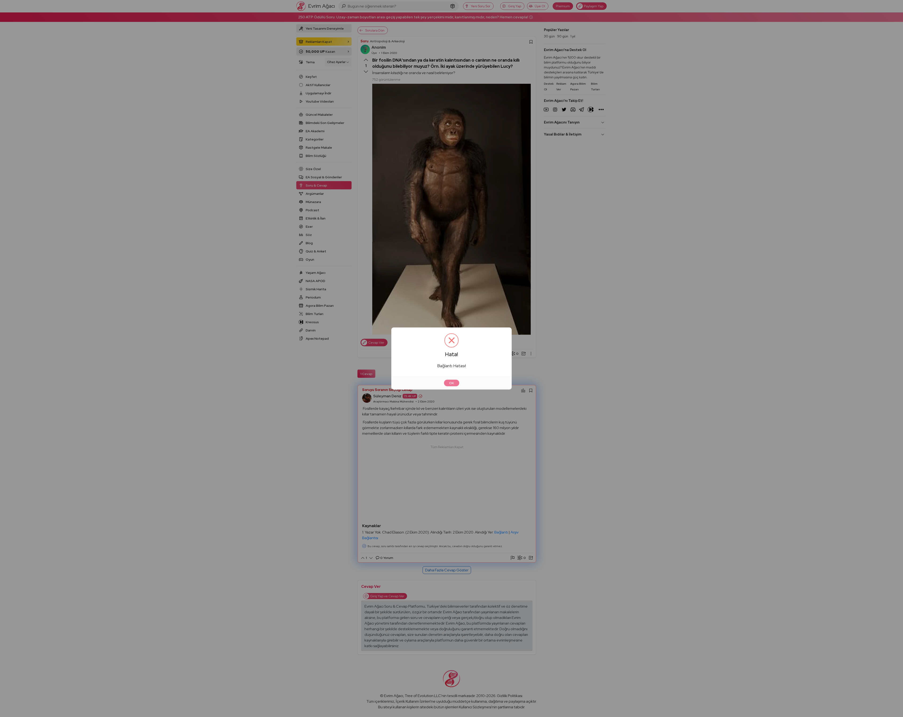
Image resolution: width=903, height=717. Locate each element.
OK (451, 383)
